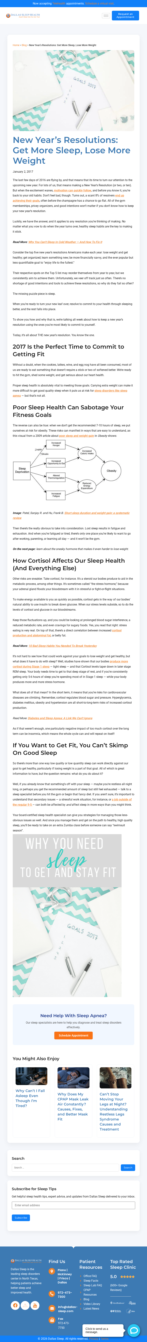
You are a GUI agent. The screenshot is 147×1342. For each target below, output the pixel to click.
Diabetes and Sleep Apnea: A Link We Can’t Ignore (60, 718)
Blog (24, 45)
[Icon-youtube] (34, 1305)
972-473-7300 (65, 1295)
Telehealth (58, 3)
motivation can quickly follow (72, 190)
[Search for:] (65, 1168)
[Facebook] (15, 1305)
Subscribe (21, 1217)
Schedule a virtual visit (99, 3)
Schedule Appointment (73, 1035)
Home (16, 45)
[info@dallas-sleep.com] (52, 1308)
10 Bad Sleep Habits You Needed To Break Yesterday (63, 646)
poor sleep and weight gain (76, 435)
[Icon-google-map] (25, 1305)
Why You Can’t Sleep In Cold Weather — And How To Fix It (65, 242)
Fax (60, 1319)
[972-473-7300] (52, 1294)
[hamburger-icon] (106, 15)
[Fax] (52, 1320)
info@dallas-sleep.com (67, 1309)
